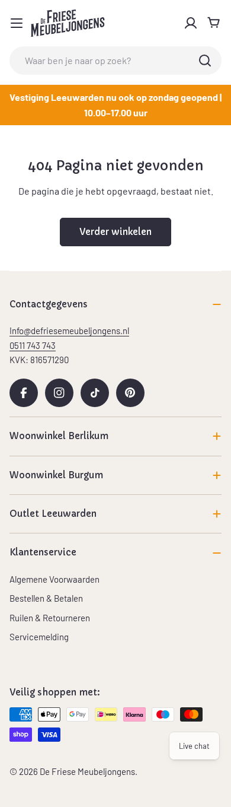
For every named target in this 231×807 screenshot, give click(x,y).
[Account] (191, 23)
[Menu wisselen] (16, 23)
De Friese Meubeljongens (87, 771)
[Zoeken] (205, 60)
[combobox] (115, 60)
